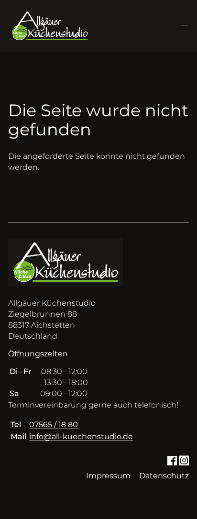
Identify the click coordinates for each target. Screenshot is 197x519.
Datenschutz (164, 475)
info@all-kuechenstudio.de (81, 436)
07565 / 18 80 (53, 424)
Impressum (108, 475)
